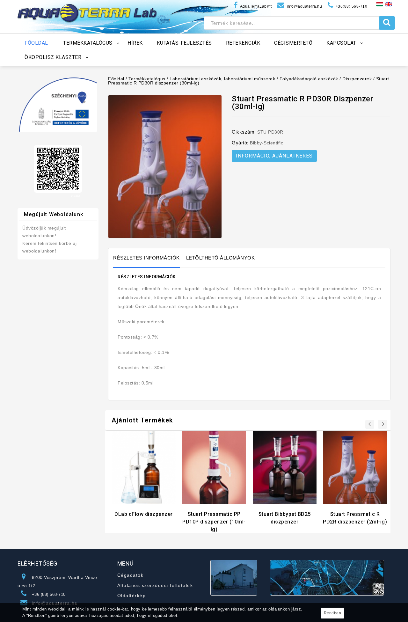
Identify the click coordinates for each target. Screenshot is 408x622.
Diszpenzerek (357, 78)
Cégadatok (130, 575)
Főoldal (116, 78)
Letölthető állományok (220, 257)
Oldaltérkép (131, 595)
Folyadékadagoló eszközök (309, 78)
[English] (388, 3)
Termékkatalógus (146, 78)
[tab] (149, 257)
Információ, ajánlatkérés (274, 156)
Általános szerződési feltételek (155, 585)
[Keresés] (386, 23)
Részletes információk (146, 257)
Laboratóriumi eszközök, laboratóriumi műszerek (222, 78)
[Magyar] (379, 3)
